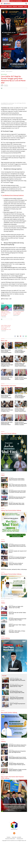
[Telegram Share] (23, 336)
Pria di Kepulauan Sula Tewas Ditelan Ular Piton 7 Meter (16, 686)
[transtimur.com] (10, 3)
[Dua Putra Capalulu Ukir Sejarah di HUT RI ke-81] (4, 552)
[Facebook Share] (15, 336)
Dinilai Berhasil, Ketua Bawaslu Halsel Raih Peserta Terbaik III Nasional (17, 497)
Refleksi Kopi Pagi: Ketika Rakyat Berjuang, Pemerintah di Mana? (6, 378)
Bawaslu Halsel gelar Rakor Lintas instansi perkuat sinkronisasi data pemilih (16, 504)
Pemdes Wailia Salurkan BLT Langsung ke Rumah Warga (18, 313)
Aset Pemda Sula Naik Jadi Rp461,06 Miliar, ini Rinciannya (14, 569)
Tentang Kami (20, 838)
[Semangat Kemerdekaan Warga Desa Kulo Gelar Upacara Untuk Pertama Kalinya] (4, 746)
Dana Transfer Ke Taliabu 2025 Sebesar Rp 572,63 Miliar (16, 607)
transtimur (6, 85)
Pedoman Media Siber (10, 838)
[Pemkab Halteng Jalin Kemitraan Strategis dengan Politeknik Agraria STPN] (21, 359)
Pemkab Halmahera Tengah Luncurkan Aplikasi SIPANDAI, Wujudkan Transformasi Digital (21, 378)
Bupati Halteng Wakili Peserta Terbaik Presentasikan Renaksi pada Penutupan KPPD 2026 (6, 351)
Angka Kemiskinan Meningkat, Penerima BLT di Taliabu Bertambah (5, 313)
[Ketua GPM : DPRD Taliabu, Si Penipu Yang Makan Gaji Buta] (3, 631)
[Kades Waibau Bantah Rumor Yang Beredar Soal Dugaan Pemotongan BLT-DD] (6, 322)
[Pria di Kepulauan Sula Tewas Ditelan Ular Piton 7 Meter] (5, 686)
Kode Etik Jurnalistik (16, 837)
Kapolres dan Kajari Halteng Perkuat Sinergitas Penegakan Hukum (7, 365)
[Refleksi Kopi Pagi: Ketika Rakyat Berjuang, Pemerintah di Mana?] (7, 372)
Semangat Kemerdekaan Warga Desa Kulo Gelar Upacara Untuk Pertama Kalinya (17, 745)
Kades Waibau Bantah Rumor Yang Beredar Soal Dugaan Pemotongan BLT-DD (6, 327)
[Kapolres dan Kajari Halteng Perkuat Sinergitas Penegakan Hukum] (7, 359)
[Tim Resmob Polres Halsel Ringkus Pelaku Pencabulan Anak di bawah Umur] (4, 479)
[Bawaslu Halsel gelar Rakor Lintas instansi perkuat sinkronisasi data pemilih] (4, 504)
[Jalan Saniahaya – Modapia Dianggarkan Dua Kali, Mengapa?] (21, 345)
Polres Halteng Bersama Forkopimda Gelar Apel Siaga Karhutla (17, 752)
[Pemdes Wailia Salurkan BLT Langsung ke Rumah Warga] (18, 308)
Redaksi (8, 837)
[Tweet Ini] (18, 336)
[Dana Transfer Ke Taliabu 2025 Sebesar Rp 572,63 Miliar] (4, 607)
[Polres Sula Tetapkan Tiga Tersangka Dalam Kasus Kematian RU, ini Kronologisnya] (5, 680)
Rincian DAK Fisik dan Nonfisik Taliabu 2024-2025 (17, 613)
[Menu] (2, 3)
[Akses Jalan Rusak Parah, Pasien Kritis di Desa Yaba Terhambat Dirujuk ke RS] (4, 485)
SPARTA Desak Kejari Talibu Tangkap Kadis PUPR (17, 625)
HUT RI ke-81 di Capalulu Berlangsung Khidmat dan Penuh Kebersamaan (17, 558)
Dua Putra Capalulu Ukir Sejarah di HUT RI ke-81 (18, 551)
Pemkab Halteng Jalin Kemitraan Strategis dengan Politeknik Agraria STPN (21, 365)
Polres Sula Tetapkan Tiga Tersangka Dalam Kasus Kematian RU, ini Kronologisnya (18, 680)
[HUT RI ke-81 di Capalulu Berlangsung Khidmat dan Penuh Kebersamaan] (4, 558)
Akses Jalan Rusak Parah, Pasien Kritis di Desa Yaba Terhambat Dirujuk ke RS (17, 485)
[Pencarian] (26, 3)
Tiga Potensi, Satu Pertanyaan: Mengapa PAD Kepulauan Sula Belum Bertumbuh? (17, 698)
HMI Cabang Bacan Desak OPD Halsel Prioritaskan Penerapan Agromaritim (17, 491)
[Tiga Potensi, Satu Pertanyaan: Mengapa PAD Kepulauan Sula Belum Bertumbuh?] (5, 698)
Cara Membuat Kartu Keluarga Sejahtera (13, 195)
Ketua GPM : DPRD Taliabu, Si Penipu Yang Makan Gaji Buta (17, 631)
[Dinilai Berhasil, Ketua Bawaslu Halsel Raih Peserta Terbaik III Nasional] (4, 498)
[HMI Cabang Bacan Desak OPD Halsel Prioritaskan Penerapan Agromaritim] (4, 491)
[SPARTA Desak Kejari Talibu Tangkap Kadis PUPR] (3, 625)
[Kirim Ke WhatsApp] (26, 336)
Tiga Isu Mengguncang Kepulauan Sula (17, 704)
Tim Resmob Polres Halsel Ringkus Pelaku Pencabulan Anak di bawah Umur (16, 479)
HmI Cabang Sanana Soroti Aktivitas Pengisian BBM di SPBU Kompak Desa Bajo (17, 545)
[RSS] (14, 833)
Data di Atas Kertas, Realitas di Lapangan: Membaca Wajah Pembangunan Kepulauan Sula (16, 564)
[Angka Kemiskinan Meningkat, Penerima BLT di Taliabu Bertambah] (6, 308)
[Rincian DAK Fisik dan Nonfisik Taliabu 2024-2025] (4, 613)
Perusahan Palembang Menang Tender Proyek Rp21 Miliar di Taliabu (17, 619)
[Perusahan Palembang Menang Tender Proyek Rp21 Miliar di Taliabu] (4, 619)
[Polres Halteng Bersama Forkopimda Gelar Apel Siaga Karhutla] (4, 752)
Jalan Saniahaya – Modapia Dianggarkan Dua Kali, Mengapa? (20, 351)
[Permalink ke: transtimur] (2, 85)
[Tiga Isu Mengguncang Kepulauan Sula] (5, 704)
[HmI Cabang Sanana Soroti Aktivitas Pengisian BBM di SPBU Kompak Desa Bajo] (4, 545)
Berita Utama (4, 74)
